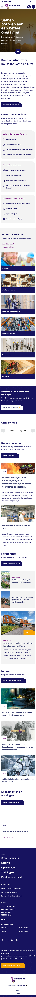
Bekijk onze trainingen (10, 407)
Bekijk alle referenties (10, 563)
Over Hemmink (10, 858)
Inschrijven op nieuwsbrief (11, 965)
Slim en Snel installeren (12, 165)
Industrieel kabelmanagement (11, 896)
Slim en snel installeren (9, 892)
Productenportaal (11, 877)
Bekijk (28, 632)
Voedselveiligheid (11, 208)
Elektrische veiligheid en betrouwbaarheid (19, 149)
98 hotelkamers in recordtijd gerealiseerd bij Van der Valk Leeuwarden (22, 599)
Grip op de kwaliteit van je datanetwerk (18, 154)
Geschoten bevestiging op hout (16, 180)
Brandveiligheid (11, 139)
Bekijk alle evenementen (11, 802)
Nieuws (5, 862)
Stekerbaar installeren (13, 175)
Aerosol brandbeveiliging (14, 219)
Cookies (18, 993)
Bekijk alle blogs (8, 455)
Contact (4, 919)
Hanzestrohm (7, 2)
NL (31, 2)
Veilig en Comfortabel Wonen (14, 134)
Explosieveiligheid (11, 214)
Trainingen (7, 872)
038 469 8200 (8, 244)
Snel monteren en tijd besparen (16, 170)
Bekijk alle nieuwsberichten (12, 680)
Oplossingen (8, 867)
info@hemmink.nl (8, 247)
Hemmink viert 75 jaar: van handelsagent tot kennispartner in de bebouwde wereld (17, 747)
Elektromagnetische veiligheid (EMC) (18, 203)
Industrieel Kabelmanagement (14, 198)
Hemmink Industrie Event (15, 831)
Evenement (9, 837)
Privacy (18, 990)
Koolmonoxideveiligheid (13, 144)
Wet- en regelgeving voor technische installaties (18, 187)
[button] (3, 431)
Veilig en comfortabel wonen (11, 888)
